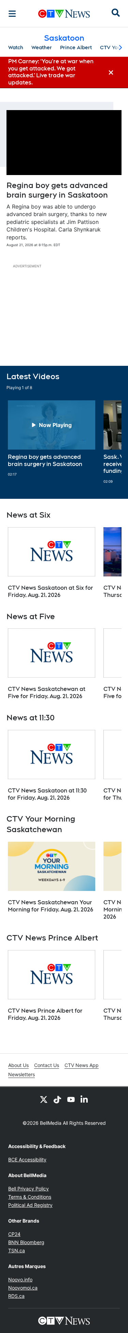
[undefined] (51, 438)
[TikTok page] (57, 1099)
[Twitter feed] (44, 1099)
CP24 (14, 1234)
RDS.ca (16, 1296)
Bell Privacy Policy (28, 1188)
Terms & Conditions (29, 1197)
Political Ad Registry (30, 1205)
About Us (18, 1065)
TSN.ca (16, 1250)
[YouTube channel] (71, 1099)
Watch (15, 47)
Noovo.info (20, 1279)
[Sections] (12, 14)
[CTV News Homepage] (64, 14)
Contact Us (46, 1065)
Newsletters (21, 1074)
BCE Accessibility (27, 1159)
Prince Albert (76, 47)
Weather (41, 47)
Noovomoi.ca (23, 1288)
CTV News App (82, 1065)
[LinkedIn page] (85, 1099)
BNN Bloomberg (26, 1242)
